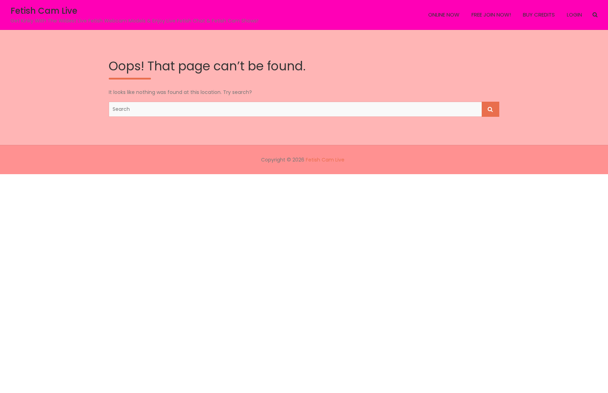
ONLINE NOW (444, 14)
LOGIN (574, 14)
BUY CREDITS (539, 14)
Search (490, 109)
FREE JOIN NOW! (491, 14)
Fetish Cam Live (44, 11)
